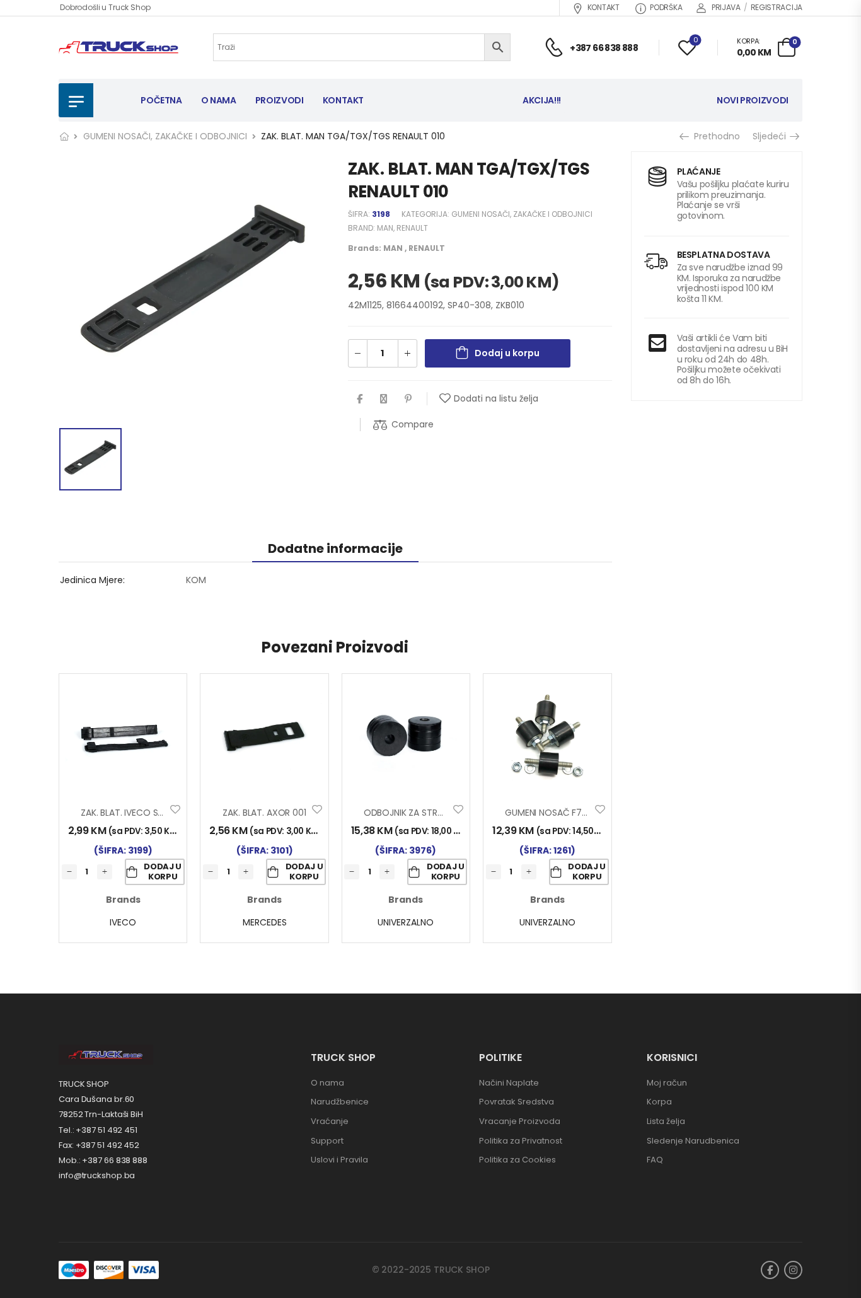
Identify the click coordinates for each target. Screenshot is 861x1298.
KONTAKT (603, 7)
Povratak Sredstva (516, 1102)
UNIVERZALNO (406, 922)
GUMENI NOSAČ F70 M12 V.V (562, 812)
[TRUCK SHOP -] (118, 47)
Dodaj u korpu (507, 353)
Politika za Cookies (517, 1160)
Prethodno (715, 136)
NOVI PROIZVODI (753, 100)
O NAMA (218, 100)
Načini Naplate (509, 1083)
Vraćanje (330, 1121)
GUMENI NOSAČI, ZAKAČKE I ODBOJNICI (165, 136)
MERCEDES (265, 922)
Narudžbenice (340, 1102)
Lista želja (666, 1121)
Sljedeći (772, 136)
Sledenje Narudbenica (693, 1141)
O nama (327, 1083)
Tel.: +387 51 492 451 (98, 1130)
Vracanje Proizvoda (519, 1121)
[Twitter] (383, 398)
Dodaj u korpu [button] (163, 872)
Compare (412, 424)
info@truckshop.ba (97, 1175)
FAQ (655, 1160)
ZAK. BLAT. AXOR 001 (264, 812)
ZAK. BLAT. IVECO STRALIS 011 (139, 812)
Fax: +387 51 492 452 (99, 1145)
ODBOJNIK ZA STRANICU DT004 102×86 (445, 812)
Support (327, 1141)
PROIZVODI (279, 100)
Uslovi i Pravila (339, 1160)
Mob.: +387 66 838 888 (103, 1160)
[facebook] (770, 1270)
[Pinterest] (408, 398)
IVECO (123, 922)
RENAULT (412, 228)
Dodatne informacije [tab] (335, 548)
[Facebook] (359, 398)
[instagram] (793, 1270)
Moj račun (667, 1083)
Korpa (659, 1102)
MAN (385, 228)
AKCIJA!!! (542, 100)
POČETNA (161, 100)
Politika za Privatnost (520, 1141)
